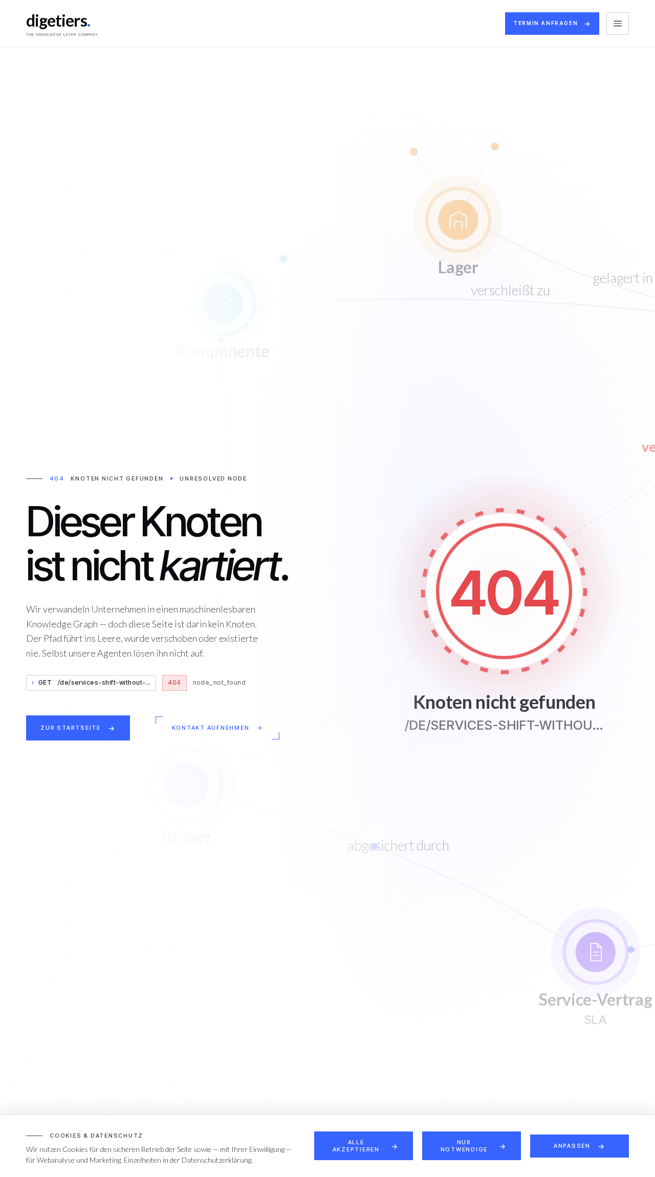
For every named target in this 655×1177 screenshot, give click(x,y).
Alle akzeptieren (356, 1146)
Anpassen (572, 1145)
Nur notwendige (464, 1146)
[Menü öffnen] (617, 23)
